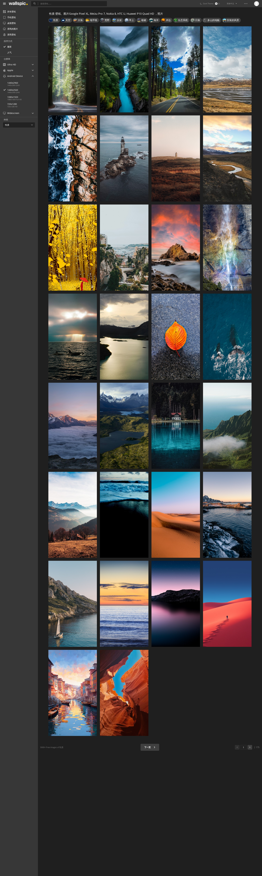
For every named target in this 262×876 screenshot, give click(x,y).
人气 (9, 52)
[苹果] (124, 248)
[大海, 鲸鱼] (72, 337)
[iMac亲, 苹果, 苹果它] (124, 337)
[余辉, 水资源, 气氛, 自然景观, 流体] (124, 604)
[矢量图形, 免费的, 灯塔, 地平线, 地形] (175, 158)
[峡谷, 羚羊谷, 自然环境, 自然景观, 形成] (124, 693)
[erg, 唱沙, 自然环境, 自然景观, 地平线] (175, 515)
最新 (9, 46)
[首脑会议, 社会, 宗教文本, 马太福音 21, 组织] (227, 158)
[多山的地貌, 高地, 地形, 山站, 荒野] (227, 426)
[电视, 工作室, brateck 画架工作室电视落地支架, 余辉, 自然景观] (227, 515)
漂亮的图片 (12, 28)
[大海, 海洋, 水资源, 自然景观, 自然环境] (72, 158)
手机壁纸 (11, 17)
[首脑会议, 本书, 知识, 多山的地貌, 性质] (72, 515)
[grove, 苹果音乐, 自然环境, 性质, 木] (72, 69)
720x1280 (12, 104)
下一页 (147, 747)
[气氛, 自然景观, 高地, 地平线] (175, 604)
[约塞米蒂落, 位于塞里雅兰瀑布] (227, 248)
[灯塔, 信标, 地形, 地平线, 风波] (124, 158)
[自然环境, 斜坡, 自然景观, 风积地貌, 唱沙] (227, 604)
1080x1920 (12, 97)
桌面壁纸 (11, 23)
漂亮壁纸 (11, 34)
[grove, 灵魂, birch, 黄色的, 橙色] (72, 248)
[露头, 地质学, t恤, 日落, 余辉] (175, 248)
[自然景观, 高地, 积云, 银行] (227, 69)
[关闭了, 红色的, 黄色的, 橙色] (175, 337)
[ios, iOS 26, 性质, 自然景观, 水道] (124, 69)
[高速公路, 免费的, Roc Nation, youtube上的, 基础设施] (175, 69)
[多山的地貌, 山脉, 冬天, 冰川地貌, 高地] (72, 426)
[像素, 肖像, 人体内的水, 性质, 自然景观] (175, 426)
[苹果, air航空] (124, 426)
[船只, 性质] (72, 693)
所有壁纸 (11, 11)
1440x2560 (12, 90)
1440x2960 (12, 83)
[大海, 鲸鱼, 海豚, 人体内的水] (227, 337)
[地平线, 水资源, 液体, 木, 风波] (124, 515)
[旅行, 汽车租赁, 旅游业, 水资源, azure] (72, 604)
